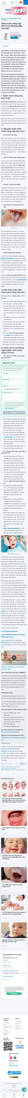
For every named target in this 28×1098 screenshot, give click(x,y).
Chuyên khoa (18, 1021)
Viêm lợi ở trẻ (10, 766)
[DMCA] (14, 1077)
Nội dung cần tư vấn (7, 392)
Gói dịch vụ (18, 1023)
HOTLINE (11, 749)
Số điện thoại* (6, 965)
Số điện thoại (6, 379)
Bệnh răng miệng (5, 770)
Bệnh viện (5, 386)
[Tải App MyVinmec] (8, 1046)
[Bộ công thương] (14, 1072)
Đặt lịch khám (14, 37)
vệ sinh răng (4, 768)
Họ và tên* (5, 960)
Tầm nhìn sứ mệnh (6, 1023)
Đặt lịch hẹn (18, 1028)
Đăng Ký (14, 412)
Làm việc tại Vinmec (6, 1033)
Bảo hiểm (17, 1026)
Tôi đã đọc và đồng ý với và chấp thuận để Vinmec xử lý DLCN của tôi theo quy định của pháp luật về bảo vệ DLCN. (14, 989)
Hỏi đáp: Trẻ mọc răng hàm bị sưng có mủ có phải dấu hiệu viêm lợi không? (13, 857)
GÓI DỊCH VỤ (5, 751)
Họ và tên (5, 373)
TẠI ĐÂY (3, 753)
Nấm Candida (12, 768)
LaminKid (17, 766)
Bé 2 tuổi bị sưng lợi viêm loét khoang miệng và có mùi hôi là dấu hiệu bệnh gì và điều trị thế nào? (13, 800)
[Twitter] (23, 763)
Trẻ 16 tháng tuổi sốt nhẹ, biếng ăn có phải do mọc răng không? (14, 913)
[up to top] (24, 1084)
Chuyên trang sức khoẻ (15, 18)
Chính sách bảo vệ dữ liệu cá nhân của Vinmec (14, 1083)
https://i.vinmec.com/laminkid (10, 732)
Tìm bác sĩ (6, 1030)
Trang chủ (4, 18)
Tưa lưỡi (3, 766)
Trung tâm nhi (4, 20)
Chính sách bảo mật (9, 408)
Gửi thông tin (14, 993)
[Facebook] (21, 763)
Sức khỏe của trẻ (21, 770)
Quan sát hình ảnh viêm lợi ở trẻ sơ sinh (13, 828)
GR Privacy (14, 1085)
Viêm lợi (13, 770)
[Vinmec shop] (20, 1045)
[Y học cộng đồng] (14, 1063)
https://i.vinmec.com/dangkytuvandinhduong (13, 739)
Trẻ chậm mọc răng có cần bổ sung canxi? (12, 885)
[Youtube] (11, 1058)
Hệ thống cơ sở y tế (7, 1027)
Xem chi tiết (14, 40)
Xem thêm (4, 806)
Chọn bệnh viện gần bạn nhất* (11, 971)
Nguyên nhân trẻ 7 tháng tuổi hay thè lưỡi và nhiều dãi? (13, 941)
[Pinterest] (25, 763)
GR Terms (14, 1087)
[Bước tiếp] (14, 1066)
